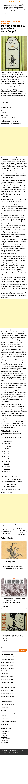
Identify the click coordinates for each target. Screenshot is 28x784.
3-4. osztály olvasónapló (8, 671)
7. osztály (6, 454)
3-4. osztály (7, 446)
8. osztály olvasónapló (7, 685)
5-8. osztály (4, 21)
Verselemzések (5, 739)
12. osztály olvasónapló (7, 668)
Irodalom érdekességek (7, 704)
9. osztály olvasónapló (7, 690)
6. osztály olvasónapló (7, 679)
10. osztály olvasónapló (7, 662)
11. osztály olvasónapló (7, 665)
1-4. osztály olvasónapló (7, 660)
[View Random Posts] (2, 13)
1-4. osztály (7, 469)
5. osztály (6, 449)
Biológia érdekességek (7, 696)
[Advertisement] (14, 141)
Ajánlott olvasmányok (10, 476)
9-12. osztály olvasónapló (8, 688)
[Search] (5, 13)
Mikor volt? (4, 716)
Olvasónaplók (5, 23)
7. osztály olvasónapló (14, 21)
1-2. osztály (7, 444)
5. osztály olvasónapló (7, 676)
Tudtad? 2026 (14, 1)
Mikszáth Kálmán (12, 525)
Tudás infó (4, 735)
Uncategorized (5, 724)
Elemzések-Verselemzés (8, 699)
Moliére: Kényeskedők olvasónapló (14, 598)
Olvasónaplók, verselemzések (9, 34)
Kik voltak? (4, 710)
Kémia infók (4, 742)
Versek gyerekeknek (10, 484)
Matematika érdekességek (8, 713)
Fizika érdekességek (6, 702)
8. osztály (6, 456)
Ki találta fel (4, 707)
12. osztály (7, 466)
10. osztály (7, 461)
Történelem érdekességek (8, 721)
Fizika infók (4, 737)
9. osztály (6, 459)
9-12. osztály (7, 474)
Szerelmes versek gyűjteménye (13, 489)
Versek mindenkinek (10, 487)
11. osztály (6, 464)
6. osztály (6, 451)
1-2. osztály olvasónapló (7, 657)
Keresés (3, 648)
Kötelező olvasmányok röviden (13, 482)
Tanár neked (5, 731)
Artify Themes (14, 752)
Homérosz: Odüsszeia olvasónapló (14, 633)
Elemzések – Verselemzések (12, 479)
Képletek (3, 733)
